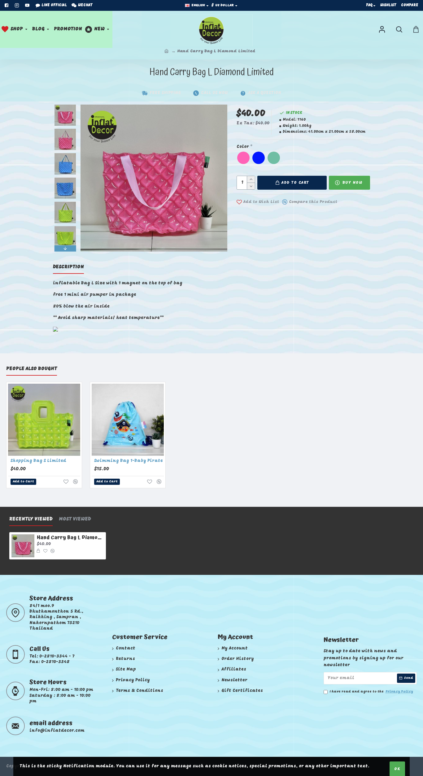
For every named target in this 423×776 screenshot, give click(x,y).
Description (68, 267)
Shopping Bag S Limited (38, 461)
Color (243, 146)
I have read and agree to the (371, 691)
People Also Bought (31, 368)
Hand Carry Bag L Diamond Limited (70, 537)
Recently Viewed (31, 519)
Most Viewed (75, 519)
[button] (65, 106)
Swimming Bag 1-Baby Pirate (128, 461)
